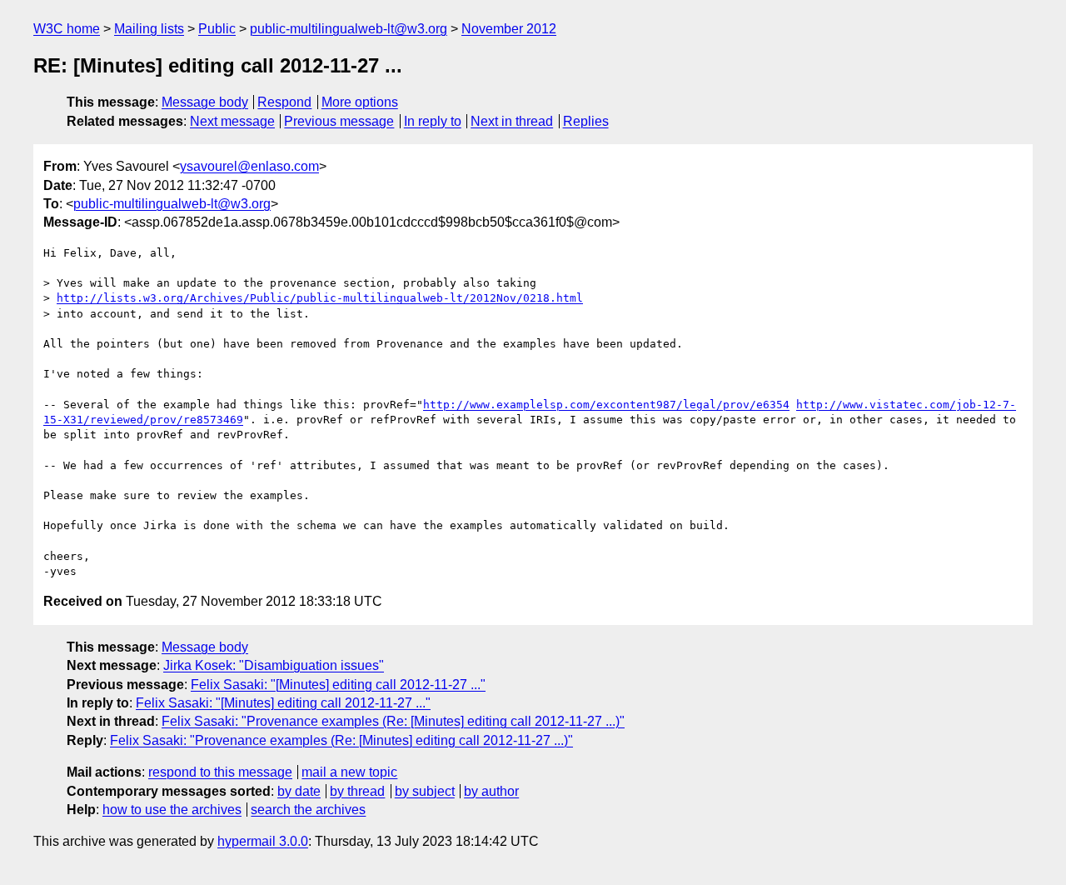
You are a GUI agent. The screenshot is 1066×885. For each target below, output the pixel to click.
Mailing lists (149, 29)
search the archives (308, 809)
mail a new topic (349, 772)
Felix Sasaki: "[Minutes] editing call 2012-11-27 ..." (338, 685)
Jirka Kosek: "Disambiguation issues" (273, 665)
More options (359, 102)
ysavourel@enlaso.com (249, 166)
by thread (357, 791)
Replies (586, 121)
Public (217, 29)
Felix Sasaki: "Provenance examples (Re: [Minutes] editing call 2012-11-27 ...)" (393, 721)
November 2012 (508, 29)
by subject (425, 791)
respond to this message (220, 772)
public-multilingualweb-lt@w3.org (348, 29)
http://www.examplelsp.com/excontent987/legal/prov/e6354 (606, 404)
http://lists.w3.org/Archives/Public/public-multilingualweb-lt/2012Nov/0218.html (320, 298)
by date (299, 791)
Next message (232, 121)
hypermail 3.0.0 (262, 841)
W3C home (66, 29)
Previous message (339, 121)
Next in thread (512, 121)
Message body (205, 102)
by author (491, 791)
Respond (284, 102)
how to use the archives (172, 809)
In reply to (432, 121)
